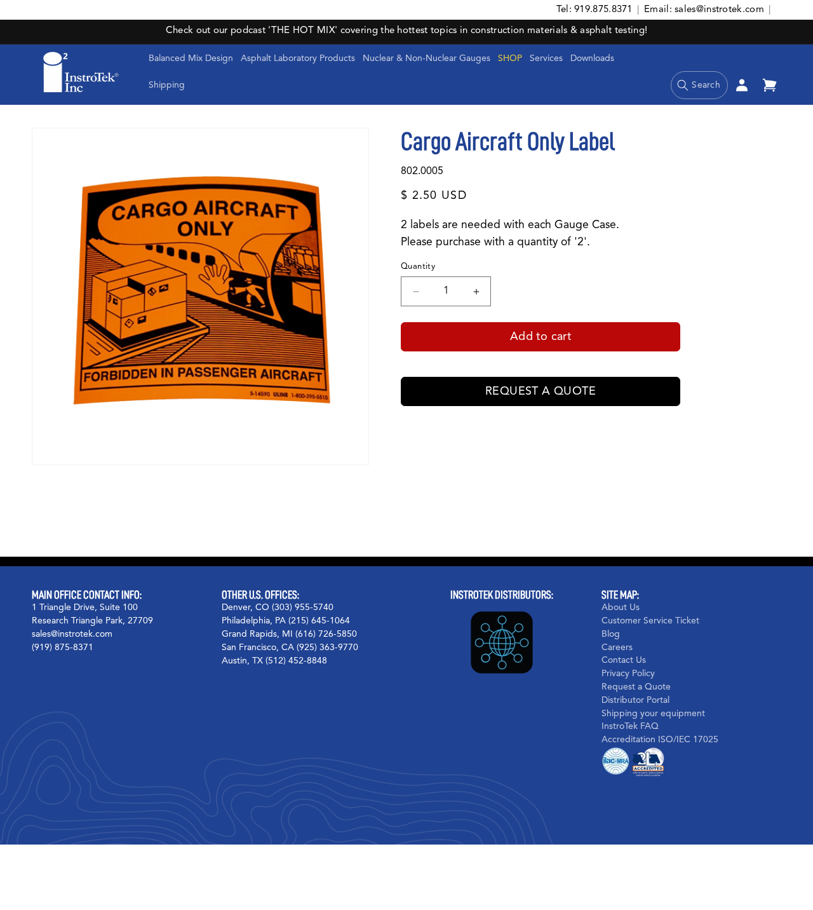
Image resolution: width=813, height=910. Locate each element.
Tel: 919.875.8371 (594, 10)
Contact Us (623, 660)
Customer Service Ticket (650, 620)
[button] (298, 58)
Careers (617, 647)
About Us (620, 607)
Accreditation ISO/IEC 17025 (659, 739)
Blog (610, 634)
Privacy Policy (628, 673)
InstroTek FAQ (630, 727)
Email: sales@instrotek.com (704, 10)
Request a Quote (540, 391)
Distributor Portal (635, 700)
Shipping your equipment (653, 713)
